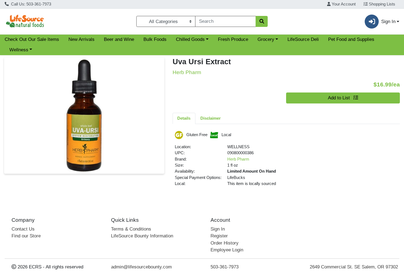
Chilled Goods (190, 39)
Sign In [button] (388, 21)
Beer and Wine (119, 39)
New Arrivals (81, 39)
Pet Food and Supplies (351, 39)
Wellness (18, 49)
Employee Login (227, 249)
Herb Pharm (238, 159)
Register (219, 235)
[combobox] (225, 21)
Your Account (343, 4)
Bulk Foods (155, 39)
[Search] (262, 21)
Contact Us (23, 229)
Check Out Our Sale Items (32, 39)
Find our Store (26, 235)
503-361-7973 (225, 267)
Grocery (266, 39)
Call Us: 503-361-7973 (30, 4)
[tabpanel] (286, 161)
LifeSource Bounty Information (142, 235)
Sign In (218, 229)
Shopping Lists (381, 4)
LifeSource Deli (303, 39)
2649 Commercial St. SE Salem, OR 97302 (354, 267)
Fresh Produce (233, 39)
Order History (225, 243)
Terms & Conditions (131, 229)
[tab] (184, 118)
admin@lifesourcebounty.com (141, 267)
